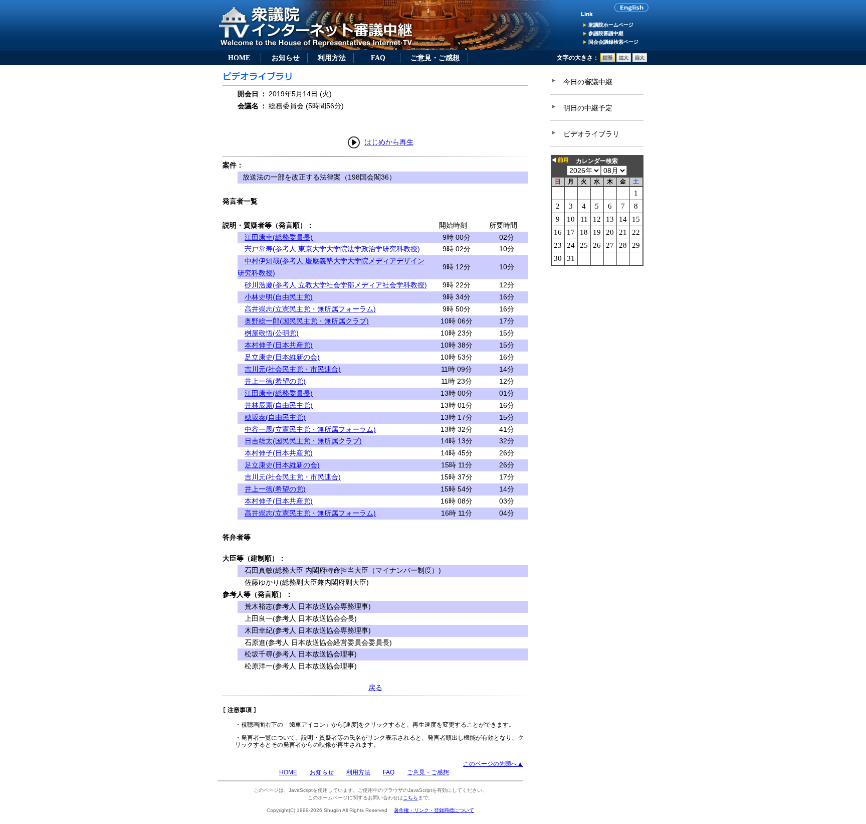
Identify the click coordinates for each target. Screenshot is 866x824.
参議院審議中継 (605, 33)
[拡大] (623, 60)
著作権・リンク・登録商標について (434, 810)
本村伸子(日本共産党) (279, 345)
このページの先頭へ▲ (493, 763)
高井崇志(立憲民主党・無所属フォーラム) (310, 309)
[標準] (607, 60)
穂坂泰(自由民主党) (275, 417)
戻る (375, 688)
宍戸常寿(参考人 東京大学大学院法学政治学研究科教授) (332, 249)
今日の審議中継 (587, 82)
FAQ (378, 58)
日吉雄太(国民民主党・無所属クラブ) (303, 441)
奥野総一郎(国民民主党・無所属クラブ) (307, 321)
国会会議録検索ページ (613, 42)
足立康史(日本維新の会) (282, 357)
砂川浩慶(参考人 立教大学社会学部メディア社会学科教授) (336, 285)
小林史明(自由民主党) (279, 297)
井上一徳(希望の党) (275, 381)
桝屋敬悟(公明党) (272, 333)
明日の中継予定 (587, 108)
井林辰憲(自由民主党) (279, 405)
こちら (410, 797)
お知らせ (286, 58)
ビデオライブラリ (591, 134)
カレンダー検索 (597, 160)
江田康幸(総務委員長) (279, 237)
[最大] (639, 60)
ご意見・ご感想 (435, 58)
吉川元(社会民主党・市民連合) (293, 369)
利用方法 (332, 58)
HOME (239, 58)
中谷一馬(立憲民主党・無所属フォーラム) (310, 429)
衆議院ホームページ (610, 25)
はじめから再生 (388, 142)
